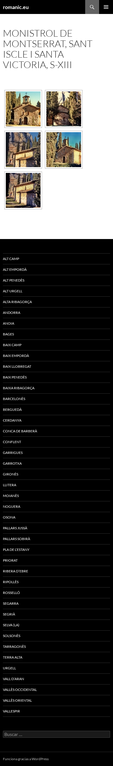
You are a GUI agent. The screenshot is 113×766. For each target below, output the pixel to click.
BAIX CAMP (12, 345)
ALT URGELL (12, 291)
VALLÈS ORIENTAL (17, 700)
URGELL (9, 668)
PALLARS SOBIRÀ (16, 539)
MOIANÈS (11, 495)
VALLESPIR (11, 711)
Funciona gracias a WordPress (26, 759)
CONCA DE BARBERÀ (20, 431)
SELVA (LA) (11, 625)
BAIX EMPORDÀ (16, 355)
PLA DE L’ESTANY (16, 549)
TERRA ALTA (12, 657)
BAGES (8, 334)
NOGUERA (11, 506)
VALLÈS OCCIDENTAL (20, 689)
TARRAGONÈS (14, 646)
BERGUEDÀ (12, 409)
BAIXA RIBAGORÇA (18, 388)
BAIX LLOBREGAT (17, 366)
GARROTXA (12, 463)
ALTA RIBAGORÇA (17, 302)
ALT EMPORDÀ (15, 269)
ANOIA (8, 323)
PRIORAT (10, 560)
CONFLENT (12, 442)
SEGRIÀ (9, 614)
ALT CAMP (11, 258)
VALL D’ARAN (13, 679)
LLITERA (9, 485)
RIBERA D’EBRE (15, 571)
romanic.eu (16, 7)
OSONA (9, 517)
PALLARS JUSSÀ (15, 528)
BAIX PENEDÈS (15, 377)
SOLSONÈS (11, 636)
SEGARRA (11, 603)
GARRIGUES (13, 452)
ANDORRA (11, 312)
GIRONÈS (10, 474)
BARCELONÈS (14, 399)
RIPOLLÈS (11, 582)
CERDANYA (12, 420)
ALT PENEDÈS (13, 280)
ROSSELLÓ (11, 592)
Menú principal (106, 7)
